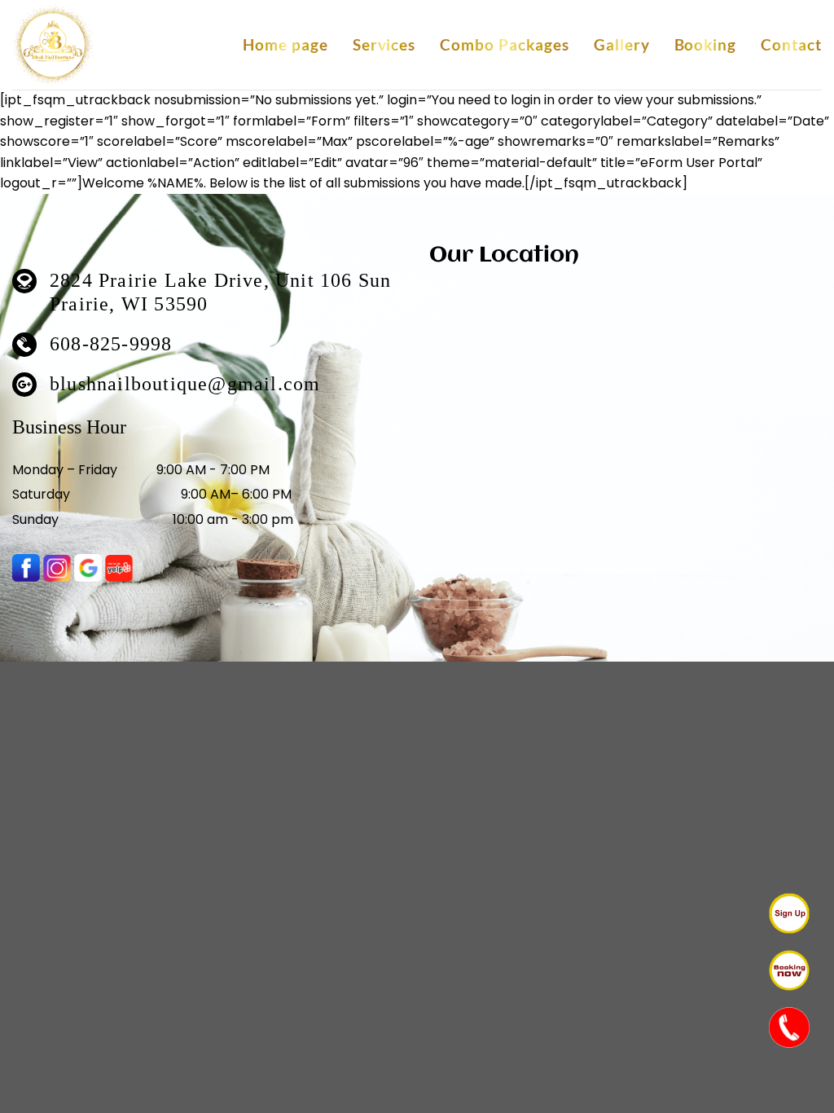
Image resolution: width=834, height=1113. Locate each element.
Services (384, 44)
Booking (705, 44)
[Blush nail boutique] (53, 45)
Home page (285, 44)
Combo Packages (504, 44)
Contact (791, 44)
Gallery (622, 44)
